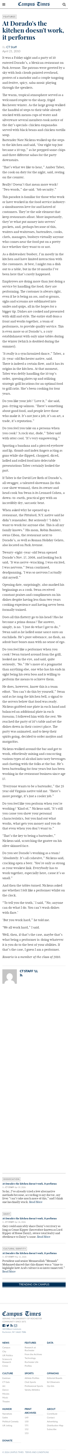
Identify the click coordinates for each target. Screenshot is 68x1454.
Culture (7, 1373)
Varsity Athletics (32, 1390)
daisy (6, 1214)
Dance (5, 1390)
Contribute (52, 1414)
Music (5, 1398)
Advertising (52, 1422)
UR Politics (7, 1355)
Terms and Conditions (37, 1452)
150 (26, 1422)
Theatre (6, 1402)
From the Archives (33, 1354)
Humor (7, 1409)
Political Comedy (10, 1422)
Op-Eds (50, 1386)
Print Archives (30, 1411)
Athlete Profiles (32, 1378)
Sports (29, 1373)
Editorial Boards (54, 1378)
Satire (5, 1418)
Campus (6, 1347)
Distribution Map (55, 1425)
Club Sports (30, 1382)
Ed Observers (53, 1382)
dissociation (11, 1179)
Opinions (53, 1373)
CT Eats (6, 1382)
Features (9, 17)
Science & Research (7, 1360)
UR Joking (7, 1425)
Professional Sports (34, 1386)
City (4, 1351)
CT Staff (11, 47)
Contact (51, 1418)
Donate (7, 1440)
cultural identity (14, 1249)
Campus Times (34, 4)
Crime (5, 1366)
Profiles (28, 1366)
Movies (5, 1394)
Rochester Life (31, 1362)
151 (26, 1425)
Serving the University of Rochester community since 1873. (22, 1320)
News (5, 1343)
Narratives (7, 1414)
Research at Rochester (30, 1349)
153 (26, 1433)
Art (3, 1386)
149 (26, 1418)
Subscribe (51, 1429)
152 (26, 1429)
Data (50, 1343)
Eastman (6, 1378)
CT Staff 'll (29, 971)
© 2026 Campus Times (13, 1452)
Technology (30, 1358)
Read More (35, 1202)
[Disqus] (34, 1033)
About (51, 1409)
